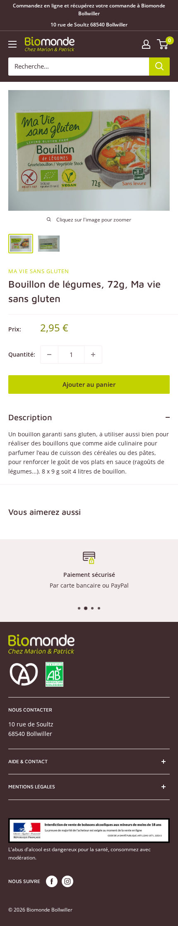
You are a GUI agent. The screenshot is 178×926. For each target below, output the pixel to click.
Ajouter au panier (89, 384)
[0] (163, 44)
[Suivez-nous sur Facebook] (52, 881)
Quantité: (21, 354)
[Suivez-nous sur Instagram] (67, 881)
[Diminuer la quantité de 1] (49, 354)
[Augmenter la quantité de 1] (93, 354)
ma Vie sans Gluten (38, 271)
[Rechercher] (159, 66)
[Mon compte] (146, 44)
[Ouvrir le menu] (12, 44)
